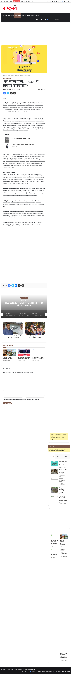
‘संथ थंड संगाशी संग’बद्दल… (25, 1)
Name (5, 388)
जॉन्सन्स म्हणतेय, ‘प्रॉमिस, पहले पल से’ (24, 304)
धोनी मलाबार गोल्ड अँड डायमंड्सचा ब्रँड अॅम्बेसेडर (38, 358)
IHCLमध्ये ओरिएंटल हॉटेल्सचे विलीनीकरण (8, 358)
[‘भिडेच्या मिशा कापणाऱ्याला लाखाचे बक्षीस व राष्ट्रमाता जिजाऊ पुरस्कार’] (54, 498)
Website (26, 394)
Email (4, 394)
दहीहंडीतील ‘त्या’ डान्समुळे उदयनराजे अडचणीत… (63, 472)
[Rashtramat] (9, 8)
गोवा (6, 15)
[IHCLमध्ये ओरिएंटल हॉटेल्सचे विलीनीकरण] (9, 352)
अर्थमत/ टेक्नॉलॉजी (18, 15)
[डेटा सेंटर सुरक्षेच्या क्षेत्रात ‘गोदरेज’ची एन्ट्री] (7, 140)
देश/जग (9, 15)
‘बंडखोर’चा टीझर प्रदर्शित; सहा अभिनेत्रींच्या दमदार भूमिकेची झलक (63, 656)
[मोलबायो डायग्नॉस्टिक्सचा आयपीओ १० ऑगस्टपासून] (24, 352)
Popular (52, 456)
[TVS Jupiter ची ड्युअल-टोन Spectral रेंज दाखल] (7, 146)
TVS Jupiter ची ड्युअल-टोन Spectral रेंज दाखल (23, 144)
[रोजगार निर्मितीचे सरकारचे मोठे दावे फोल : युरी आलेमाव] (54, 463)
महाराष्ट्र (12, 15)
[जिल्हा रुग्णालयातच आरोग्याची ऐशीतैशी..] (54, 490)
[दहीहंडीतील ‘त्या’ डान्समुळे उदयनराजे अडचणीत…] (54, 471)
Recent (58, 456)
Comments (65, 456)
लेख (25, 15)
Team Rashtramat (7, 89)
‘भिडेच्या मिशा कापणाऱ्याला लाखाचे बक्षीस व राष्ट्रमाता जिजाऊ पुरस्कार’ (63, 499)
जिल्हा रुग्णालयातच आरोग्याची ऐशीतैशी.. (62, 490)
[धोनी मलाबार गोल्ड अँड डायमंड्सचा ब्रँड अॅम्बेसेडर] (38, 352)
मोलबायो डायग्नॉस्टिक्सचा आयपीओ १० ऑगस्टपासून (24, 358)
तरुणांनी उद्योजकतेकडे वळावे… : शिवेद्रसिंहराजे (62, 481)
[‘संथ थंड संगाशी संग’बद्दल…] (55, 551)
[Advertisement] (35, 33)
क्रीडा (23, 15)
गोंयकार (32, 15)
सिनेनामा (28, 15)
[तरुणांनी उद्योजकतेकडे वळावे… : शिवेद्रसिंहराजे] (54, 480)
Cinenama (37, 15)
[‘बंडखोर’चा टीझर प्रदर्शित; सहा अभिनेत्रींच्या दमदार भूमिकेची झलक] (64, 600)
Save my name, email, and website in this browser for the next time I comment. (21, 399)
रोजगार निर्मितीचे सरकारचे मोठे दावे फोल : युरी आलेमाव (63, 464)
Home (3, 15)
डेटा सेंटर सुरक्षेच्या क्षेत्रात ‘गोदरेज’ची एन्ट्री (21, 138)
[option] (24, 304)
